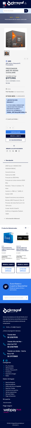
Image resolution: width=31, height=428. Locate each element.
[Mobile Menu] (4, 3)
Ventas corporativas (11, 392)
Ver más (8, 83)
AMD (9, 61)
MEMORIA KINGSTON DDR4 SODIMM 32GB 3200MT (21, 249)
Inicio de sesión (7, 402)
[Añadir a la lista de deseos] (12, 233)
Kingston (4, 246)
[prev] (25, 59)
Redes (7, 376)
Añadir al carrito (15, 136)
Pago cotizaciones (11, 396)
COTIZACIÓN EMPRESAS (15, 140)
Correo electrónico (16, 151)
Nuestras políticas (10, 384)
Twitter (10, 151)
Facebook (7, 151)
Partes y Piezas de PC (14, 63)
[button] (24, 228)
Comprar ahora (15, 132)
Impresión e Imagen (11, 374)
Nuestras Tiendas (10, 388)
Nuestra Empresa (10, 382)
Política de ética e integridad (13, 386)
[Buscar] (26, 11)
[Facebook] (3, 360)
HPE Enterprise (10, 368)
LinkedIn (13, 151)
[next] (27, 59)
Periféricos (8, 372)
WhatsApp (19, 151)
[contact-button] (26, 298)
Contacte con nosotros (12, 390)
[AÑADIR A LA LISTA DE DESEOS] (14, 145)
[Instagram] (6, 360)
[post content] (8, 238)
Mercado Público (10, 394)
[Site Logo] (15, 3)
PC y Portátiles (10, 366)
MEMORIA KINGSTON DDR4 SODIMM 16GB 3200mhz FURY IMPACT (8, 249)
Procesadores (9, 65)
